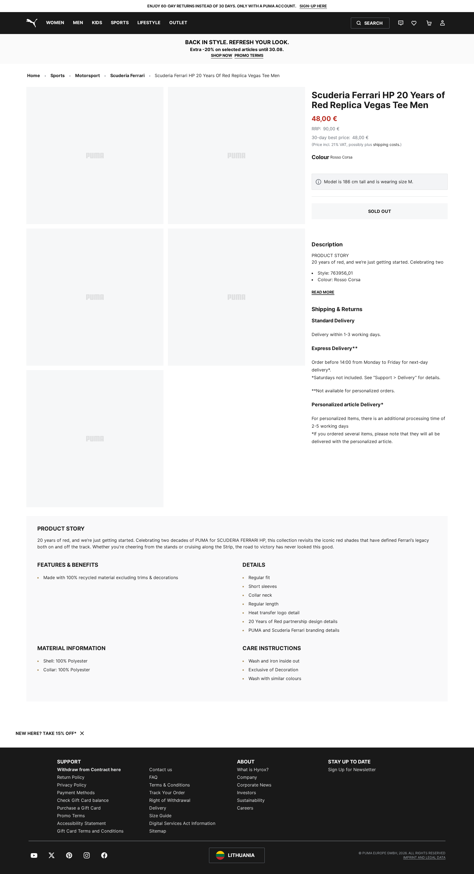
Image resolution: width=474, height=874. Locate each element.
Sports (57, 75)
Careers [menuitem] (245, 808)
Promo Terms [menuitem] (71, 815)
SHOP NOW (221, 55)
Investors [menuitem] (246, 792)
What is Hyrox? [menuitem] (253, 769)
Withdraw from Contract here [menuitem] (89, 769)
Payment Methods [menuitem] (76, 792)
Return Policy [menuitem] (70, 777)
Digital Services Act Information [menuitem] (182, 823)
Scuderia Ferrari (127, 75)
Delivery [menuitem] (157, 808)
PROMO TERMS (249, 55)
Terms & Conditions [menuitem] (169, 785)
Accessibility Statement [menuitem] (81, 823)
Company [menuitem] (247, 777)
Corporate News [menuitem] (254, 785)
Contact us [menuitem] (160, 769)
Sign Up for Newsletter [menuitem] (352, 769)
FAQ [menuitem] (153, 777)
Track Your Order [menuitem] (167, 792)
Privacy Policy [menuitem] (71, 785)
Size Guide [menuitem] (160, 815)
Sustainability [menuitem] (251, 800)
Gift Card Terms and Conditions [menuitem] (90, 831)
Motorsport (87, 75)
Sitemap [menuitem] (157, 831)
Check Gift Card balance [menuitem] (83, 800)
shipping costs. (386, 144)
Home (33, 75)
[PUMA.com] (30, 23)
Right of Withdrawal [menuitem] (169, 800)
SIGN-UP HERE (313, 6)
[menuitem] (55, 23)
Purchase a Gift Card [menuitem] (79, 808)
